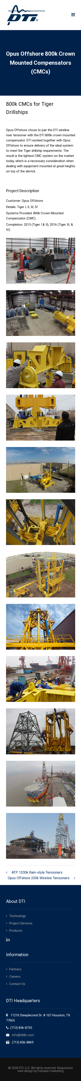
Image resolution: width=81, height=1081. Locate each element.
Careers (15, 976)
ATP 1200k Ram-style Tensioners (37, 872)
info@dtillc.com (23, 1035)
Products (15, 930)
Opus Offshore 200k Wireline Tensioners (39, 878)
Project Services (20, 923)
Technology (17, 916)
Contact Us (17, 984)
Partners (15, 969)
